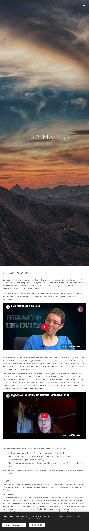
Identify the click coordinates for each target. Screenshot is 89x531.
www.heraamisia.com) (34, 388)
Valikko (84, 5)
